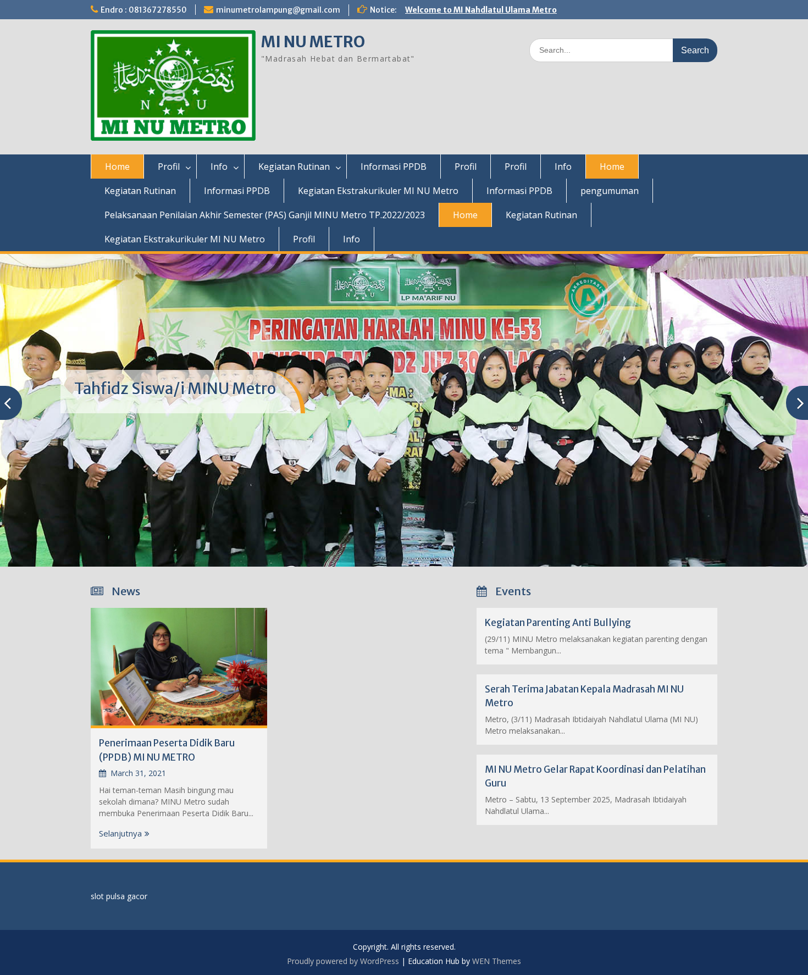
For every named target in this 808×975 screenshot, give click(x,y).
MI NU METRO (313, 42)
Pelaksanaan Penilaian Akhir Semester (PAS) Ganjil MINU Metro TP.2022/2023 (264, 215)
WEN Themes (496, 961)
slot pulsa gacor (119, 896)
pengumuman (609, 191)
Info (219, 166)
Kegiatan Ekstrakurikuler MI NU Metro (378, 191)
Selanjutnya (120, 833)
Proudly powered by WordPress (343, 961)
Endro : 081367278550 (144, 10)
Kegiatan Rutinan (294, 166)
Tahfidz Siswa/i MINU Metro (175, 388)
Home (117, 166)
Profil (169, 166)
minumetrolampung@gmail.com (278, 10)
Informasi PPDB (394, 166)
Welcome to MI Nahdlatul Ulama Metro (481, 10)
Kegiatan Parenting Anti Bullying (558, 623)
